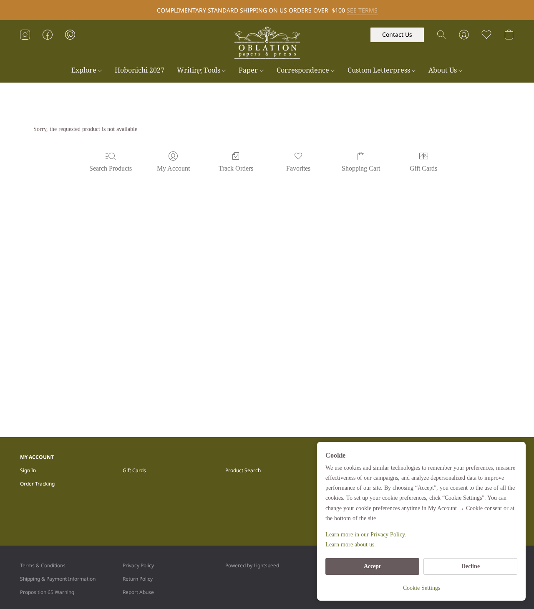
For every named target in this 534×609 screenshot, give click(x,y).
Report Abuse (138, 592)
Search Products (110, 168)
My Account (173, 168)
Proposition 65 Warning (47, 592)
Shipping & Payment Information (58, 578)
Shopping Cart (361, 168)
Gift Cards (423, 168)
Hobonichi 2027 (139, 70)
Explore (84, 70)
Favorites (298, 168)
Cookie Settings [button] (421, 588)
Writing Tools (199, 70)
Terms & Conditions (42, 565)
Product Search (243, 470)
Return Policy (138, 578)
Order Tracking (37, 483)
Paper (249, 70)
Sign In (28, 470)
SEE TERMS (362, 10)
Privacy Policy (138, 565)
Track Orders (236, 168)
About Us (443, 70)
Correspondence (304, 70)
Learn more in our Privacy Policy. (365, 534)
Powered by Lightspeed (252, 565)
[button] (267, 43)
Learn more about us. (350, 544)
